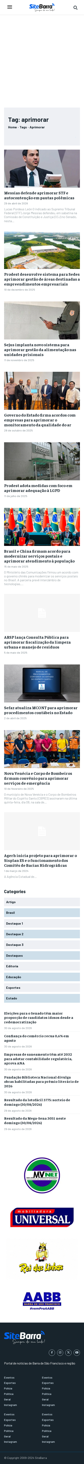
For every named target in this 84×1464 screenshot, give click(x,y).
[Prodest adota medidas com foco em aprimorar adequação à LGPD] (42, 461)
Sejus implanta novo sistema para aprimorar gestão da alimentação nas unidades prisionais (40, 349)
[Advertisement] (42, 59)
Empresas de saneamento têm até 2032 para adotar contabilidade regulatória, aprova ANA (38, 1058)
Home (12, 127)
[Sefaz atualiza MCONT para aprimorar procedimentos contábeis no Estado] (42, 683)
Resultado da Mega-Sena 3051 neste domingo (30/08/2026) (35, 1120)
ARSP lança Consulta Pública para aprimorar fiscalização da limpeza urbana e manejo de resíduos (37, 641)
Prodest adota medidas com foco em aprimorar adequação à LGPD (38, 488)
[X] (68, 1353)
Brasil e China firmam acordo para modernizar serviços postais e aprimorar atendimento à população (39, 555)
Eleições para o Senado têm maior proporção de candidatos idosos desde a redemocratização (38, 1017)
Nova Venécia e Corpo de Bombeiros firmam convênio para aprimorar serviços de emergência (38, 778)
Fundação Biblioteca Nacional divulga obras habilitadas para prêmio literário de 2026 (41, 1081)
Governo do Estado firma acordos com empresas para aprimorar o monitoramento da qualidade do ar (40, 419)
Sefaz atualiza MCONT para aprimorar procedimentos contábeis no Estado (41, 710)
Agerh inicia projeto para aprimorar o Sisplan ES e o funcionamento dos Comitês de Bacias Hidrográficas (40, 860)
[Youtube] (77, 1353)
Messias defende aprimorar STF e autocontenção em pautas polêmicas (39, 195)
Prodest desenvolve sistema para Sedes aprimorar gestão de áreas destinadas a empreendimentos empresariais (42, 278)
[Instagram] (60, 1353)
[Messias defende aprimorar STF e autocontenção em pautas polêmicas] (42, 169)
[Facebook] (52, 1353)
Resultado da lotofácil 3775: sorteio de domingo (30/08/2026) (37, 1102)
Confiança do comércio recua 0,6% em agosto (36, 1038)
